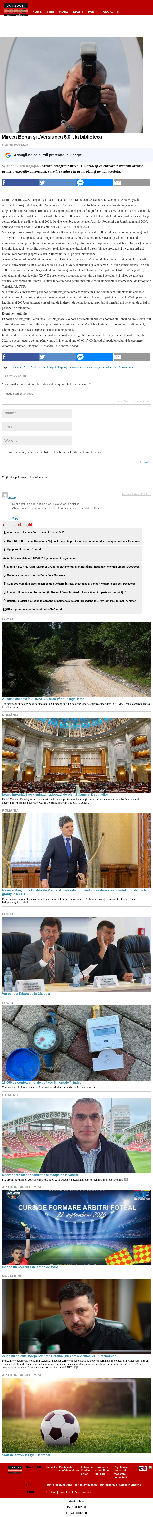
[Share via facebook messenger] (94, 182)
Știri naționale (108, 1484)
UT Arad (10, 1095)
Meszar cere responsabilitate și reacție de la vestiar (40, 1175)
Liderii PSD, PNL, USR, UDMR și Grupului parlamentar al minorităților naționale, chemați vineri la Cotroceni (73, 566)
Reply (15, 518)
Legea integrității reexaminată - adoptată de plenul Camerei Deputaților (55, 794)
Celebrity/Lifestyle (130, 1484)
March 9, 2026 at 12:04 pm (136, 494)
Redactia (51, 1467)
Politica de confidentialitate (69, 1469)
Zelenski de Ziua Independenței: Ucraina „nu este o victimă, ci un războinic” (59, 1356)
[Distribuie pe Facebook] (20, 182)
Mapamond (12, 1276)
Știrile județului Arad (59, 1484)
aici (46, 477)
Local (8, 619)
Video (63, 11)
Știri (29, 1484)
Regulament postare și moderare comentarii (121, 1472)
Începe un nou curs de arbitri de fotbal (30, 1267)
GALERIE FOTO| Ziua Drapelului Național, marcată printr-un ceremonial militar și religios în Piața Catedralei (74, 541)
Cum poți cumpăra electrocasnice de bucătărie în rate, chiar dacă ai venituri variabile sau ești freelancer (71, 583)
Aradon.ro (33, 1467)
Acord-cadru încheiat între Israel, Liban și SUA (35, 532)
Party (93, 11)
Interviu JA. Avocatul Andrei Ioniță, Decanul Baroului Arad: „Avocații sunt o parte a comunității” (66, 592)
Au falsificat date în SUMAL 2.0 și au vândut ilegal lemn (41, 558)
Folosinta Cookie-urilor (87, 1470)
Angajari (111, 11)
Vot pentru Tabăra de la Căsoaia (26, 993)
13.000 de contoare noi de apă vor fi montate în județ (41, 1082)
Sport (78, 11)
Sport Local (66, 1492)
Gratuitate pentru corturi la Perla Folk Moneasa (36, 575)
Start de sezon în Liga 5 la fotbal (26, 1455)
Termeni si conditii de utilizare (102, 1470)
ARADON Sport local (23, 1187)
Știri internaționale (85, 1484)
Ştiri (50, 11)
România (10, 715)
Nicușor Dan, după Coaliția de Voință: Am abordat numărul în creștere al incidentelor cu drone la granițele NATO (74, 892)
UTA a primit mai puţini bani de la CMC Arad (34, 609)
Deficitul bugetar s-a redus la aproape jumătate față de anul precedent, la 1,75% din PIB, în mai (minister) (71, 600)
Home (37, 11)
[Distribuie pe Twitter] (57, 182)
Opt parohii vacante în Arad (24, 549)
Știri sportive (83, 1492)
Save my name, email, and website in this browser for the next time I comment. (56, 452)
